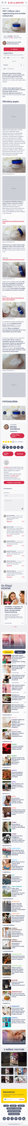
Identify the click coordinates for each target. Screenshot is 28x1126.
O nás (6, 1106)
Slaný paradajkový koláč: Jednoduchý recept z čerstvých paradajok (17, 774)
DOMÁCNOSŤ (15, 901)
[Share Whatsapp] (7, 447)
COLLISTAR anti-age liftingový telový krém (13, 222)
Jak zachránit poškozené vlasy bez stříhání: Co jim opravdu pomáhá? (18, 800)
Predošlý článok (6, 454)
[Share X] (11, 447)
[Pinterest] (16, 1118)
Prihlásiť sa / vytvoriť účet (14, 482)
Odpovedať (9, 521)
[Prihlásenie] (2, 2)
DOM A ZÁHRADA (17, 886)
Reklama (21, 1106)
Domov (4, 8)
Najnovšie (19, 652)
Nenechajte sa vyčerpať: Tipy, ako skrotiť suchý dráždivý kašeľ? (18, 826)
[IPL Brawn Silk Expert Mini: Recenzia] (21, 1079)
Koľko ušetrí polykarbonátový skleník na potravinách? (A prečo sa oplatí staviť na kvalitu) (18, 892)
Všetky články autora (15, 435)
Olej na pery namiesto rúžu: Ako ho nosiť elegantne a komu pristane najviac (18, 687)
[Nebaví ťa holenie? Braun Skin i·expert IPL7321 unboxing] (7, 1079)
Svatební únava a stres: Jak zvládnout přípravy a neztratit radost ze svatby (19, 812)
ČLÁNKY (14, 822)
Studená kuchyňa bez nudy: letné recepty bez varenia (18, 995)
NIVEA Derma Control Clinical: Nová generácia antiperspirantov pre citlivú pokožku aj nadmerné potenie (18, 865)
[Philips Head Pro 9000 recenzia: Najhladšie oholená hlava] (21, 1071)
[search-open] (5, 2)
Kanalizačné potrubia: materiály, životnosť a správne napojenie (18, 957)
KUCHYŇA (15, 980)
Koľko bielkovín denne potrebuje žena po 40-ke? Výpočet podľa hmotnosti (18, 678)
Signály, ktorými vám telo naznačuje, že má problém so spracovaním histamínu (18, 761)
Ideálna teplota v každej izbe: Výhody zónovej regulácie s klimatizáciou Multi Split (17, 970)
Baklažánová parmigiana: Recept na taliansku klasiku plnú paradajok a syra (18, 697)
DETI (13, 875)
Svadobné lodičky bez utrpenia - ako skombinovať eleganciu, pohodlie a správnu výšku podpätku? (18, 723)
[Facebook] (12, 1118)
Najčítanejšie (8, 652)
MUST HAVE (15, 730)
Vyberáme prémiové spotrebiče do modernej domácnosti (18, 983)
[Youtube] (8, 1118)
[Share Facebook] (3, 447)
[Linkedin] (23, 1118)
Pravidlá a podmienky (14, 1108)
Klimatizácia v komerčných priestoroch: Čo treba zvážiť (18, 946)
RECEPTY (14, 770)
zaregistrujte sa (14, 475)
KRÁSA (14, 782)
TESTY (7, 8)
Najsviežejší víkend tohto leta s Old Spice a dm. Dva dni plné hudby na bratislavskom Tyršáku (18, 658)
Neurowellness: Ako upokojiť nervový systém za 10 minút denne (18, 786)
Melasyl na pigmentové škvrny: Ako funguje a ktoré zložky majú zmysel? (19, 668)
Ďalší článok (20, 454)
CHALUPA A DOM (17, 954)
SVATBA (14, 808)
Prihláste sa (7, 467)
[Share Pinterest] (14, 447)
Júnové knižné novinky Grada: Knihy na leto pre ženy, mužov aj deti (18, 1021)
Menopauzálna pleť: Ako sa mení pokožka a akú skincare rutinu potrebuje (18, 707)
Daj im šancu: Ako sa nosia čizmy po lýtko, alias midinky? (13, 298)
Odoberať (21, 1099)
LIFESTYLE (15, 860)
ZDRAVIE (14, 744)
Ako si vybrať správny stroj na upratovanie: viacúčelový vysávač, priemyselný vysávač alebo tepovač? (18, 918)
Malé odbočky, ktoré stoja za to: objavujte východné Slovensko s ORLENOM (18, 853)
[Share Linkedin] (18, 447)
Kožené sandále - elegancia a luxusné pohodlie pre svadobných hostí (18, 734)
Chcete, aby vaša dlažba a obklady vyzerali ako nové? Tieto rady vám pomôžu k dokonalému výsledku (18, 907)
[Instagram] (4, 1118)
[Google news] (20, 1118)
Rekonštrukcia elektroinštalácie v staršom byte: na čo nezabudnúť (17, 934)
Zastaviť (14, 61)
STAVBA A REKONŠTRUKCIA (17, 929)
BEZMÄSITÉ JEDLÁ (17, 992)
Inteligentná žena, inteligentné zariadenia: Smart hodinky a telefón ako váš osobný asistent (18, 839)
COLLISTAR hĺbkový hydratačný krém (13, 259)
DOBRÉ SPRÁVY (16, 848)
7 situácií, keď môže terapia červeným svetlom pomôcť (17, 747)
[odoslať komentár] (22, 509)
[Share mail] (21, 447)
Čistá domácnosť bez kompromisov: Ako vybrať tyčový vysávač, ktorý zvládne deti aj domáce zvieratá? (18, 1011)
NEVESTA (14, 718)
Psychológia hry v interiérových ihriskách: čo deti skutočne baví (17, 879)
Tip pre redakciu (14, 1114)
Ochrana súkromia (14, 1111)
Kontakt (13, 1106)
